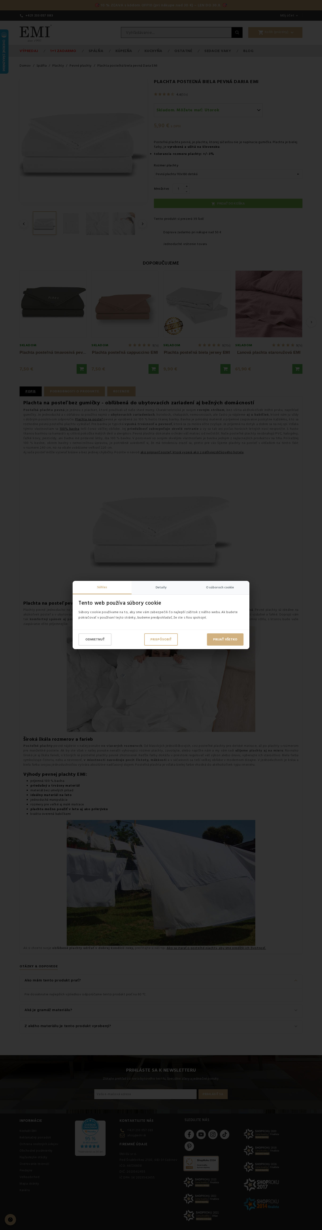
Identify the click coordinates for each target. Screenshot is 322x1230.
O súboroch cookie (220, 587)
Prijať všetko (225, 639)
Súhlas (102, 587)
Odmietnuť (95, 639)
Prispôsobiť (161, 639)
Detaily (161, 587)
